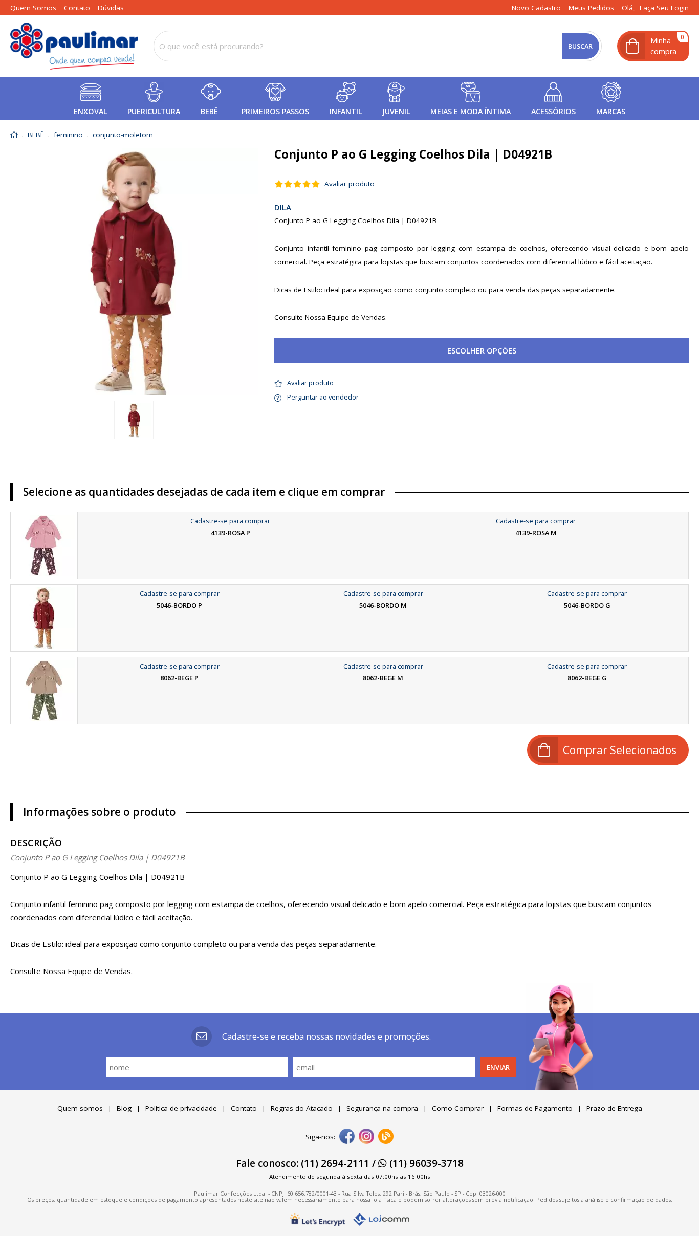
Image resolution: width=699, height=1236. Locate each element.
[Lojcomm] (381, 1219)
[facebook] (347, 1137)
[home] (74, 46)
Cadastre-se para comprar (230, 520)
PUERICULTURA (153, 111)
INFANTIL (346, 111)
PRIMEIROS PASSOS (275, 111)
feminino (68, 135)
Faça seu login (664, 7)
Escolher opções (481, 350)
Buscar (580, 46)
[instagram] (366, 1137)
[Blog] (386, 1137)
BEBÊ (209, 111)
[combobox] (378, 46)
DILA (282, 207)
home (14, 134)
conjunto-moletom (123, 135)
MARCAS (610, 111)
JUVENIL (396, 111)
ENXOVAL (90, 111)
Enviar (498, 1067)
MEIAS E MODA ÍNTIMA (470, 111)
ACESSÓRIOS (553, 111)
